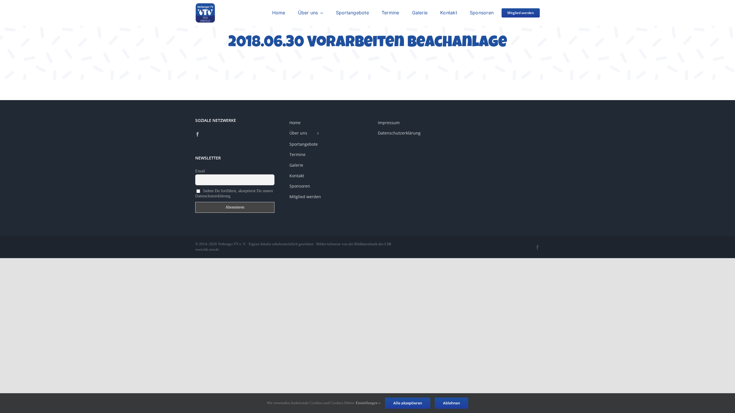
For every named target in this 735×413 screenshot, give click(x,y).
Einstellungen (367, 403)
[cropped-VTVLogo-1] (205, 5)
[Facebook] (197, 134)
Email (200, 171)
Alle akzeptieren (407, 403)
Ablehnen (451, 403)
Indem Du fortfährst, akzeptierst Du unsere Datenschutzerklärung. (234, 193)
